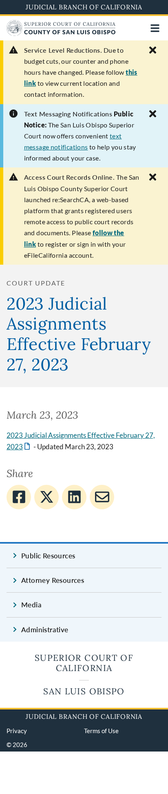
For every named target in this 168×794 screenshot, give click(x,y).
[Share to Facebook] (19, 497)
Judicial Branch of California (84, 7)
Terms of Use (101, 730)
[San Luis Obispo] (61, 33)
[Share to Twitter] (46, 497)
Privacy (17, 730)
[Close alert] (152, 50)
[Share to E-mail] (102, 497)
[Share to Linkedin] (74, 497)
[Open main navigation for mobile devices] (155, 28)
